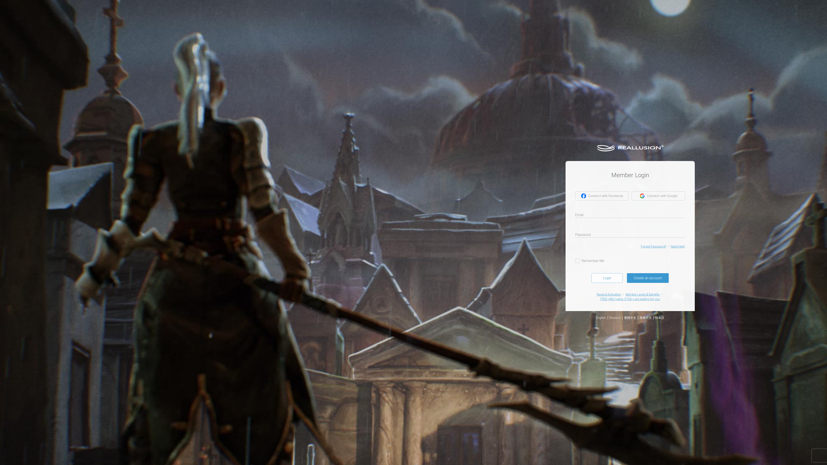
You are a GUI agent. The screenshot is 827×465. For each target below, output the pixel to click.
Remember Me (593, 261)
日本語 (659, 317)
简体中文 (646, 317)
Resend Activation (609, 294)
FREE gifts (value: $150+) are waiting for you (630, 299)
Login (607, 278)
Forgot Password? (653, 246)
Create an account (648, 278)
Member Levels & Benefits (642, 294)
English (601, 317)
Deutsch (615, 317)
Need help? (678, 246)
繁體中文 (630, 317)
